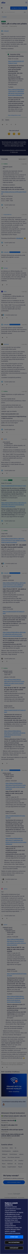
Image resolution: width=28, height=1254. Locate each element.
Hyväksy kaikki (14, 1237)
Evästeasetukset (14, 1248)
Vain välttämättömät (14, 1242)
